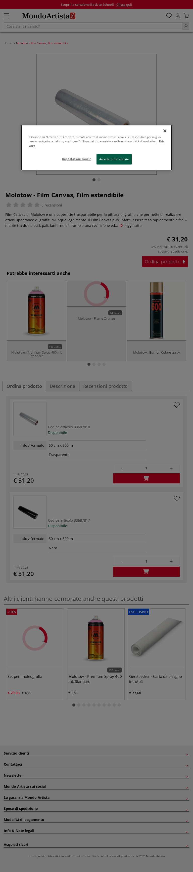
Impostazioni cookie (76, 159)
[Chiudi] (164, 130)
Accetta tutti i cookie (114, 159)
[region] (96, 148)
